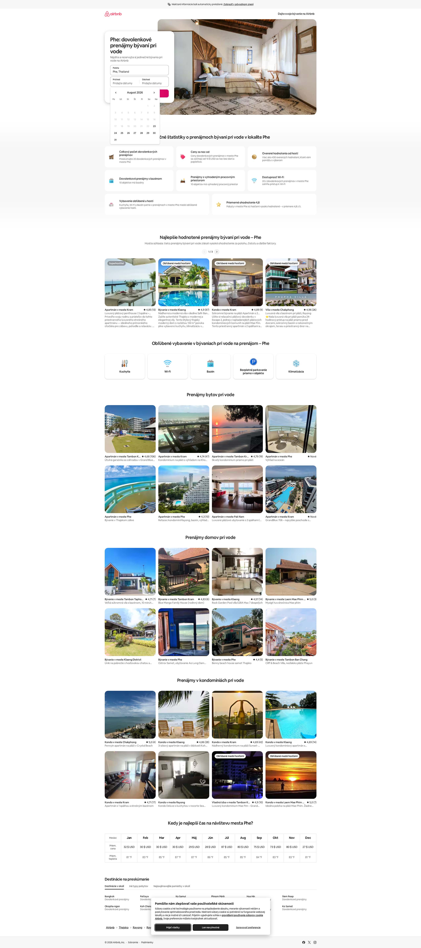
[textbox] (125, 83)
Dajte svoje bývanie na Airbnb (296, 14)
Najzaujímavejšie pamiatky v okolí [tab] (172, 886)
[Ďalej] (216, 251)
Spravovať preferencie (248, 927)
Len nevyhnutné (210, 927)
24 (115, 133)
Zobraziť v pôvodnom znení (238, 4)
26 (128, 133)
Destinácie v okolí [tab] (114, 886)
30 (154, 133)
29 (148, 133)
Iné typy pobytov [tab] (138, 886)
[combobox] (139, 72)
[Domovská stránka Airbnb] (113, 14)
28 (141, 133)
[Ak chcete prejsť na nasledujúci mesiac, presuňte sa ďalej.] (154, 93)
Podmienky (147, 942)
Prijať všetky (172, 927)
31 (115, 139)
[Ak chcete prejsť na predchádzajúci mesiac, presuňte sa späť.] (116, 93)
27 (134, 133)
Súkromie (133, 942)
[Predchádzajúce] (204, 251)
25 (122, 133)
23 (154, 126)
